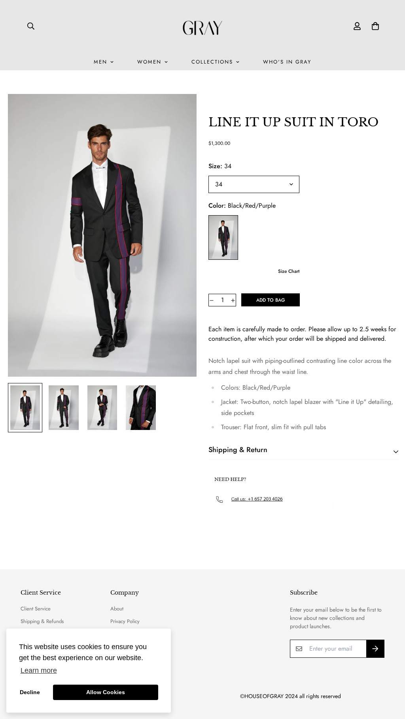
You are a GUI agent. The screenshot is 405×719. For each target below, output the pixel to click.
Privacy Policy (125, 621)
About (116, 608)
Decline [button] (30, 692)
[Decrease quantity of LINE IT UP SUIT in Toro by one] (211, 300)
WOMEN (149, 62)
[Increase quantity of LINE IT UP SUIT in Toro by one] (233, 300)
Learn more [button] (39, 670)
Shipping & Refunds (42, 621)
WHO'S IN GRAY (287, 62)
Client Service (36, 608)
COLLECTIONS (212, 62)
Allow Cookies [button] (105, 692)
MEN (100, 62)
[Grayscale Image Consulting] (202, 26)
